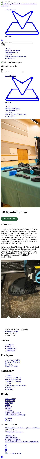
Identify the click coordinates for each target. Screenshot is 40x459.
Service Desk (10, 401)
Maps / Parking (10, 399)
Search (7, 409)
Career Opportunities (12, 360)
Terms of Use (10, 436)
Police (7, 405)
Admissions (9, 345)
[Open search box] (2, 40)
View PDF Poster (9, 219)
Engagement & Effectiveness (15, 385)
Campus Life (9, 347)
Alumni (8, 383)
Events (9, 420)
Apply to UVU (10, 9)
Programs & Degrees (12, 50)
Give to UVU (10, 387)
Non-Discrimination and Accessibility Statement (22, 442)
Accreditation (10, 351)
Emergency (9, 403)
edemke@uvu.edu (11, 331)
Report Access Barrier (13, 413)
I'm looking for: (6, 42)
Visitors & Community (13, 377)
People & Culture (11, 366)
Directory (8, 364)
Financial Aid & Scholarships (15, 56)
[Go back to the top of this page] (2, 457)
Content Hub (9, 58)
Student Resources (11, 52)
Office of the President (13, 379)
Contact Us (9, 389)
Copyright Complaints (13, 440)
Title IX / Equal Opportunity (15, 415)
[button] (20, 2)
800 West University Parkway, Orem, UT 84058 (22, 428)
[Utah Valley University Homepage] (12, 4)
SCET (7, 48)
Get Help (8, 407)
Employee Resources (12, 362)
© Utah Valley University (14, 432)
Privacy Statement (11, 438)
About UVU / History (13, 381)
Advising (8, 54)
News (10, 418)
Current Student (10, 349)
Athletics (8, 375)
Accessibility (9, 411)
